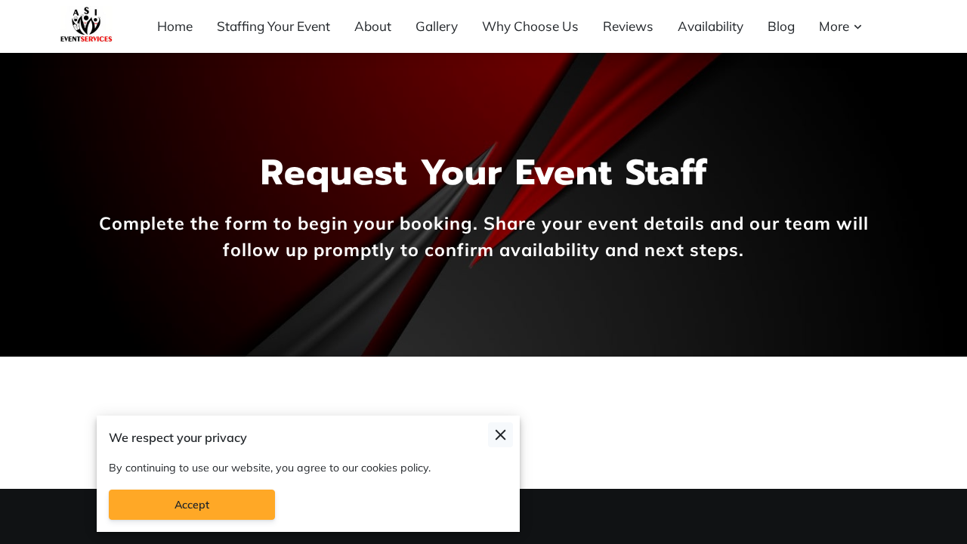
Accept (192, 505)
